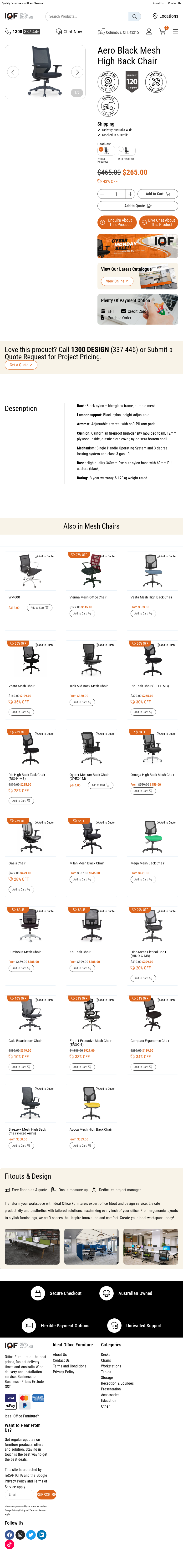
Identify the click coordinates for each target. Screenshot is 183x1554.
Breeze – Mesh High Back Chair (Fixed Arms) (27, 1131)
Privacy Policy (63, 1372)
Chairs (106, 1360)
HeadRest (104, 144)
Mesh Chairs (102, 526)
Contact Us (174, 3)
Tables (106, 1372)
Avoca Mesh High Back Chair (91, 1129)
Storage (107, 1377)
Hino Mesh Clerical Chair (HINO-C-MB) (148, 954)
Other (105, 1406)
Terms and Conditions (69, 1366)
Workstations (111, 1366)
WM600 (14, 597)
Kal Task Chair (80, 952)
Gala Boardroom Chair (25, 1041)
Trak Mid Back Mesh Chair (89, 686)
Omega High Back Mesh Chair (152, 775)
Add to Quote (134, 206)
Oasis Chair (17, 863)
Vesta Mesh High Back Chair (151, 597)
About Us (158, 3)
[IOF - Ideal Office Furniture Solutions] (19, 16)
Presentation (111, 1389)
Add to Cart (154, 194)
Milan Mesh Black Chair (87, 863)
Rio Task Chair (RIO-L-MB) (150, 686)
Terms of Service (38, 1510)
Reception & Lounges (117, 1383)
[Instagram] (20, 1535)
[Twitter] (31, 1535)
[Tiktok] (9, 1544)
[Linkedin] (41, 1535)
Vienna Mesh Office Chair (88, 597)
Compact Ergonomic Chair (150, 1041)
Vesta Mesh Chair (22, 686)
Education (108, 1400)
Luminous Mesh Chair (25, 952)
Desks (105, 1354)
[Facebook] (9, 1535)
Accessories (110, 1395)
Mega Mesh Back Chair (147, 863)
